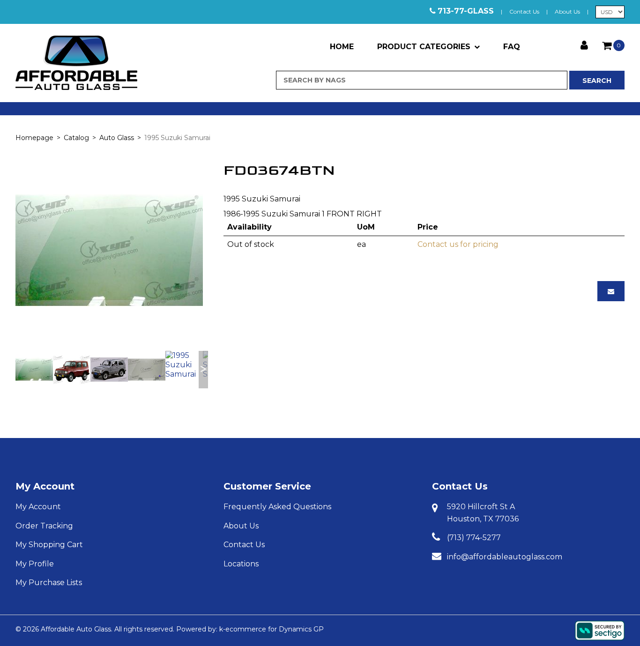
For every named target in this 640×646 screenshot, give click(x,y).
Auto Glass (116, 138)
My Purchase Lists (48, 582)
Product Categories (423, 46)
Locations (241, 563)
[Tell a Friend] (611, 291)
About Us (567, 11)
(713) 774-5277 (474, 537)
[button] (613, 45)
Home (342, 46)
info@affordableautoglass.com (504, 556)
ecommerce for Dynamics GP (274, 629)
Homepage (34, 138)
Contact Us (524, 11)
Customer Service (267, 486)
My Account (44, 486)
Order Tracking (44, 525)
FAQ (511, 46)
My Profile (34, 563)
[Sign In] (584, 44)
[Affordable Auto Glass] (76, 63)
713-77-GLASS (466, 11)
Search (596, 80)
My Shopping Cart (49, 544)
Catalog (76, 138)
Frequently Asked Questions (277, 506)
